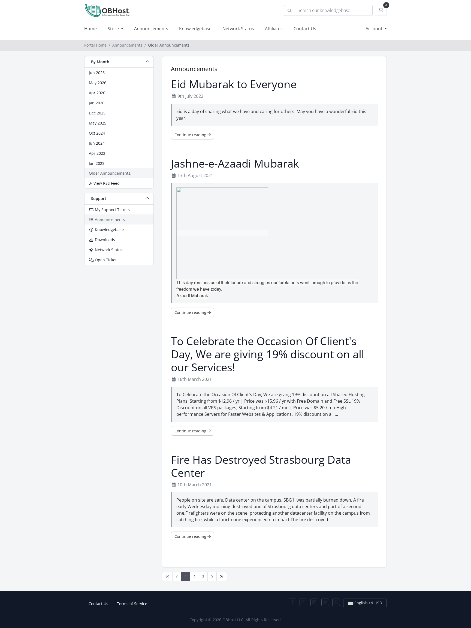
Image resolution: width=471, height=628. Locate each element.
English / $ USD (367, 602)
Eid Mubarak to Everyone (234, 84)
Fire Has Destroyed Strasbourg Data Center (261, 466)
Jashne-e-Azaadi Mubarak (235, 163)
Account (375, 29)
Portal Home (95, 45)
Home (90, 29)
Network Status (238, 29)
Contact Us (305, 29)
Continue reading (190, 134)
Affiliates (274, 29)
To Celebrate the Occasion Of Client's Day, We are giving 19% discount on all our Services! (267, 354)
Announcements (151, 29)
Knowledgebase (195, 29)
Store (114, 29)
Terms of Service (132, 603)
